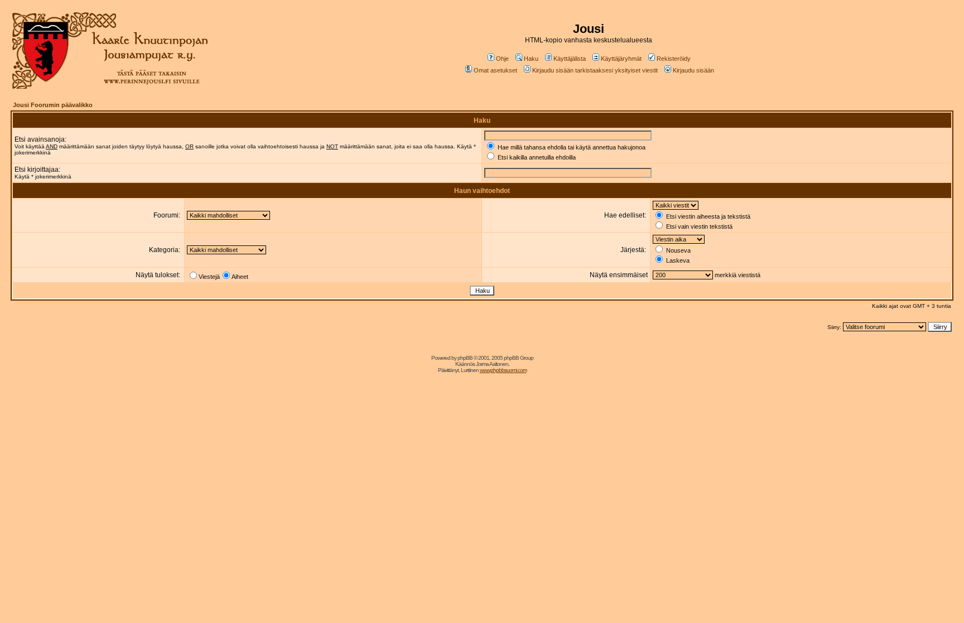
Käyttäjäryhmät (621, 58)
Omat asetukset (495, 70)
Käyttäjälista (569, 58)
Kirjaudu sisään (693, 70)
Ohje (502, 58)
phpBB (465, 358)
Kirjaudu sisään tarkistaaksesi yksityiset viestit (595, 70)
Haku (531, 58)
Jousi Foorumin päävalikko (53, 105)
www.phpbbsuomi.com (503, 370)
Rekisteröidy (674, 58)
